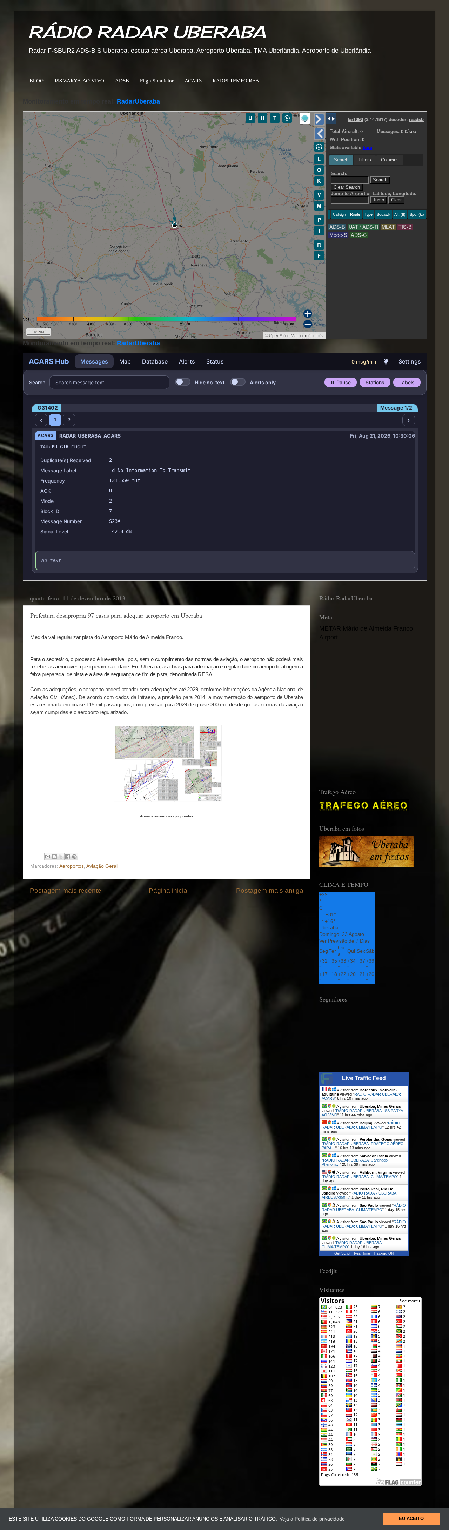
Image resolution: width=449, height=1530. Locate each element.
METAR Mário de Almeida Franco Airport (366, 633)
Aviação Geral (102, 866)
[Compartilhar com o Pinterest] (74, 856)
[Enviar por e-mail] (47, 856)
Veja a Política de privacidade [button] (312, 1519)
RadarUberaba (138, 101)
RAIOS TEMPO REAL (237, 80)
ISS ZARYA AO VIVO (79, 80)
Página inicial (169, 890)
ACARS (193, 80)
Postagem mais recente (65, 890)
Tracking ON (384, 1253)
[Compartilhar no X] (61, 856)
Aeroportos (71, 866)
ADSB (122, 80)
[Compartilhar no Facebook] (67, 856)
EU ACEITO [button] (411, 1518)
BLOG (36, 80)
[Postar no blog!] (54, 856)
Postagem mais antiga (269, 890)
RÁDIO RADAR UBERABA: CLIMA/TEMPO (361, 1125)
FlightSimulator (157, 80)
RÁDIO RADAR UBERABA (147, 32)
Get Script (342, 1253)
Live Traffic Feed (364, 1078)
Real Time (362, 1253)
